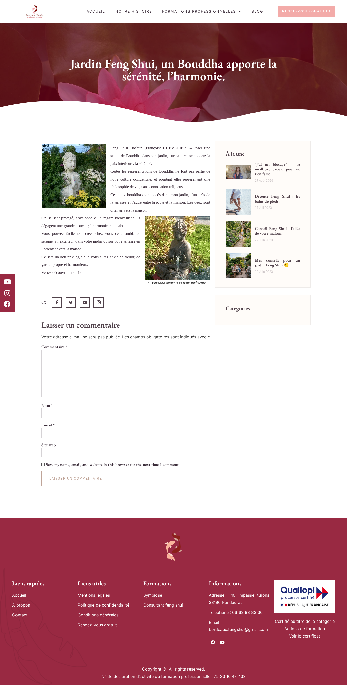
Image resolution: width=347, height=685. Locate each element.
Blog (257, 11)
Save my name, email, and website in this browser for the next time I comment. (113, 465)
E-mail (48, 425)
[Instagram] (7, 293)
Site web (48, 445)
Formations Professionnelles (199, 11)
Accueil (96, 11)
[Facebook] (7, 304)
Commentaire (54, 347)
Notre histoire (133, 11)
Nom (47, 406)
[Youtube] (7, 282)
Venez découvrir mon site (61, 272)
